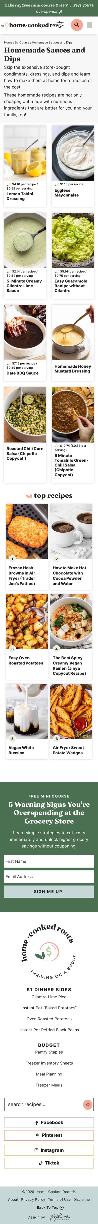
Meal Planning (49, 1074)
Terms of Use (59, 1199)
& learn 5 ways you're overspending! (49, 8)
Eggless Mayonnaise (67, 193)
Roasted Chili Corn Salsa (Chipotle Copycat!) (25, 453)
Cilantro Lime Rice (49, 996)
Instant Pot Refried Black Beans (49, 1029)
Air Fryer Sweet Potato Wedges (68, 750)
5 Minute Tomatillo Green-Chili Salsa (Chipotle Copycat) (71, 465)
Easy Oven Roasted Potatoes (26, 660)
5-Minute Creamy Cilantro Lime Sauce (24, 285)
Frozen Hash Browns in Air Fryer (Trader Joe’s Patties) (22, 575)
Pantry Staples (49, 1052)
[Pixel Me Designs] (59, 1217)
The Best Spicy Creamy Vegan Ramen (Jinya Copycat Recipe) (69, 665)
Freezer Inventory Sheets (49, 1063)
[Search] (87, 1105)
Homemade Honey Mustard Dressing (73, 369)
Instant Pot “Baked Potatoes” (49, 1007)
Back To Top (48, 1207)
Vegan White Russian (21, 750)
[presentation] (27, 531)
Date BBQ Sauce (23, 373)
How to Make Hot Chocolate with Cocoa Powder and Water (69, 575)
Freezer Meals (49, 1085)
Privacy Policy (33, 1199)
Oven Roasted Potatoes (49, 1018)
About (13, 1199)
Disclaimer (82, 1199)
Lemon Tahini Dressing (20, 196)
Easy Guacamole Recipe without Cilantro (71, 285)
